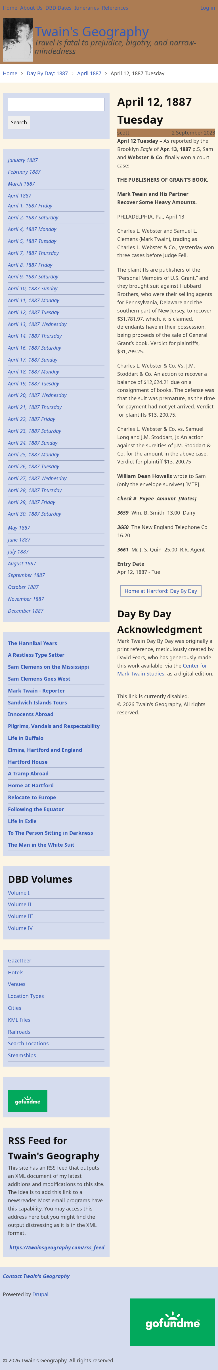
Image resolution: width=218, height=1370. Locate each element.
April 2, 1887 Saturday (33, 217)
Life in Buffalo (25, 738)
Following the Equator (36, 809)
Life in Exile (22, 821)
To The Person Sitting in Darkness (50, 832)
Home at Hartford (31, 785)
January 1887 (23, 160)
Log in (207, 7)
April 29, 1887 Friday (32, 502)
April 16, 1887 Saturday (34, 347)
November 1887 (26, 598)
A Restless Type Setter (36, 654)
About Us (31, 7)
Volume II (19, 904)
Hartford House (28, 761)
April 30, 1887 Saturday (35, 513)
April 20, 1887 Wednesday (37, 395)
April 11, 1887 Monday (33, 300)
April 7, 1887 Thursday (34, 252)
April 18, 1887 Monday (33, 371)
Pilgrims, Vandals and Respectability (54, 726)
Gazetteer (19, 960)
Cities (14, 1007)
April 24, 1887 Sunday (32, 442)
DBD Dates (58, 7)
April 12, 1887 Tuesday (34, 312)
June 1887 (19, 539)
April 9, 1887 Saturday (34, 276)
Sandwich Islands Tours (37, 702)
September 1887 (26, 575)
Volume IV (20, 928)
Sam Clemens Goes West (39, 678)
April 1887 (89, 73)
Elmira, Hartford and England (45, 749)
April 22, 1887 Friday (32, 419)
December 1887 (25, 610)
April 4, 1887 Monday (33, 229)
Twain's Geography (92, 31)
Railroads (19, 1031)
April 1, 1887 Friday (30, 205)
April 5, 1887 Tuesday (32, 241)
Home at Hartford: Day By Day (161, 591)
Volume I (19, 892)
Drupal (40, 1294)
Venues (17, 984)
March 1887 (21, 183)
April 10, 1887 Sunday (32, 288)
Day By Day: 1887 (47, 73)
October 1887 (23, 587)
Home (10, 7)
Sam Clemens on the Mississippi (48, 666)
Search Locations (28, 1043)
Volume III (20, 916)
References (115, 7)
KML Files (19, 1019)
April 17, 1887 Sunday (33, 359)
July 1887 (18, 551)
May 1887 (19, 527)
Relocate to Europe (32, 797)
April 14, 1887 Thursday (35, 335)
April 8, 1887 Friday (30, 264)
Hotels (16, 972)
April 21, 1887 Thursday (35, 407)
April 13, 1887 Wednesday (37, 324)
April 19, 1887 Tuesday (33, 383)
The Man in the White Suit (41, 844)
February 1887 (24, 171)
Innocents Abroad (30, 714)
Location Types (26, 996)
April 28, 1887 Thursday (35, 490)
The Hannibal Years (32, 643)
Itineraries (86, 7)
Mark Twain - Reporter (36, 690)
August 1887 (22, 563)
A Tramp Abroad (28, 773)
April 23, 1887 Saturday (35, 430)
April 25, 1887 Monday (33, 454)
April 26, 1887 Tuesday (34, 466)
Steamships (22, 1055)
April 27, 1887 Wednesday (37, 478)
